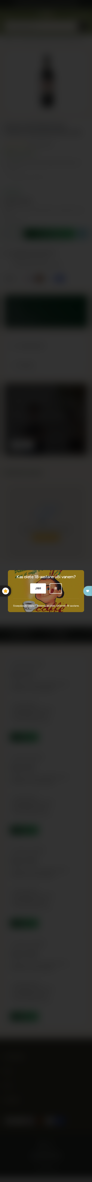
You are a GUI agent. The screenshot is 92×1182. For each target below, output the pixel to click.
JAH (38, 588)
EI (56, 588)
